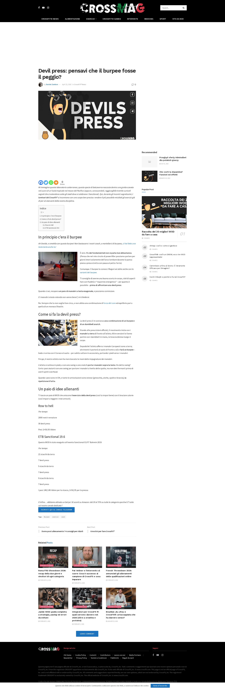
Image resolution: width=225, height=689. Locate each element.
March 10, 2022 (165, 178)
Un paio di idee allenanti (50, 222)
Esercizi (90, 19)
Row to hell (49, 225)
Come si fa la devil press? (51, 219)
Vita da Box (178, 19)
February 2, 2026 (78, 624)
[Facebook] (41, 182)
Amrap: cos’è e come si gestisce (163, 246)
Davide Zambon (52, 84)
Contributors (105, 655)
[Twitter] (46, 182)
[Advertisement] (112, 44)
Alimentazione (72, 19)
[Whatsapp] (51, 182)
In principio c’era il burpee (51, 216)
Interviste (132, 19)
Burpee (46, 517)
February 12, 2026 (79, 583)
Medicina (148, 19)
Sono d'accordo (160, 686)
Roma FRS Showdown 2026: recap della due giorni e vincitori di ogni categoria (52, 573)
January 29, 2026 (112, 621)
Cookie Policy (80, 655)
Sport (163, 19)
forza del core (109, 303)
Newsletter (68, 658)
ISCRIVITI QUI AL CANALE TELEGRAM (56, 510)
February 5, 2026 (44, 621)
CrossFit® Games (112, 19)
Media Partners (135, 655)
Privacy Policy (81, 658)
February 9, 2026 (112, 580)
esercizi (55, 517)
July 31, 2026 (164, 164)
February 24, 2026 (45, 580)
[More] (56, 182)
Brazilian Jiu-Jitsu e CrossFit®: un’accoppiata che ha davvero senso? (120, 615)
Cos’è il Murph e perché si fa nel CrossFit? (167, 277)
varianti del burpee (88, 272)
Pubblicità (115, 658)
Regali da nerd (128, 658)
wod (63, 517)
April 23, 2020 (66, 84)
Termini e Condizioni (99, 658)
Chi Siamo (67, 655)
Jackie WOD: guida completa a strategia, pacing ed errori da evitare (52, 615)
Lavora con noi (119, 655)
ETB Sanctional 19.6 (52, 228)
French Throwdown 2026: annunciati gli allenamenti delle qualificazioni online (119, 573)
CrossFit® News (50, 19)
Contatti (93, 655)
